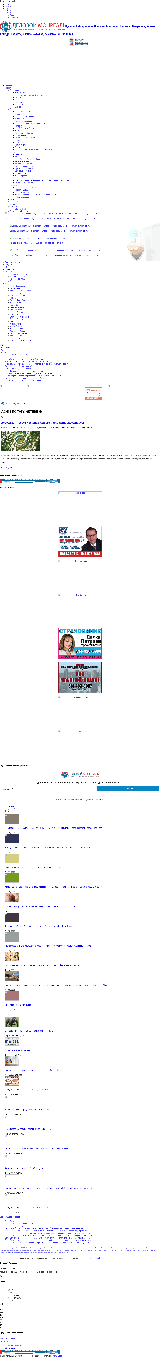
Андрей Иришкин (17, 324)
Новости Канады (22, 190)
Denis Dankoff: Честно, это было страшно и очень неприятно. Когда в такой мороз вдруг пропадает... (47, 1231)
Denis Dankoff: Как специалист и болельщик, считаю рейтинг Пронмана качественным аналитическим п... (49, 1240)
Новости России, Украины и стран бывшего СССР (35, 194)
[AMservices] (66, 393)
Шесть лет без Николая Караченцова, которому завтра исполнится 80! (37, 1148)
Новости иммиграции (24, 183)
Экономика (14, 90)
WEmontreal (95, 1258)
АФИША (8, 10)
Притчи (144, 1250)
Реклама (18, 102)
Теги (7, 811)
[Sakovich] (39, 393)
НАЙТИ (3, 350)
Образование (20, 135)
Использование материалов (22, 276)
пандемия (8, 1253)
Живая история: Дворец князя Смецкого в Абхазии (28, 1109)
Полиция (32, 1248)
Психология (20, 142)
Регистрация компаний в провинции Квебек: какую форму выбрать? (33, 376)
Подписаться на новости (10, 1345)
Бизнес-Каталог (11, 269)
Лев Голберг (15, 298)
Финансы (19, 104)
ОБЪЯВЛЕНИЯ (5, 347)
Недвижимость (21, 92)
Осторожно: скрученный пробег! (18, 368)
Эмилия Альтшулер (18, 312)
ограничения (66, 1253)
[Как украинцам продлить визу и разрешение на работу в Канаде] (12, 1065)
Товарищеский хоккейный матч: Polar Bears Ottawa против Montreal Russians (39, 926)
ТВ (156, 1248)
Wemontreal (20, 1356)
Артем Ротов (15, 314)
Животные (19, 119)
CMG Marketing (6, 1341)
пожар (8, 1250)
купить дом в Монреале (139, 1248)
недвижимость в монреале (66, 1248)
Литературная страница (25, 166)
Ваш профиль (11, 14)
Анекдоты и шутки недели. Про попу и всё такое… (27, 1089)
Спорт (17, 147)
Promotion (27, 1253)
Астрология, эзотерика (24, 116)
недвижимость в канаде (69, 1250)
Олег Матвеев (16, 310)
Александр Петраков (19, 336)
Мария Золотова (17, 293)
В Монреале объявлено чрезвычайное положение (28, 1129)
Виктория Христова (18, 295)
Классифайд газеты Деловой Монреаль (17, 355)
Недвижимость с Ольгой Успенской (35, 95)
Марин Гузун (15, 338)
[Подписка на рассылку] (2, 417)
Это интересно (21, 175)
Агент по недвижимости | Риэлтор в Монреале (87, 1248)
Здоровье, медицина (23, 121)
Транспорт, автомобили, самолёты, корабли (33, 149)
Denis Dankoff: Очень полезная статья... (21, 1223)
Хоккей (60, 1253)
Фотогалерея (20, 173)
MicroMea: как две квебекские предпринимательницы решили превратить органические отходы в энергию (55, 255)
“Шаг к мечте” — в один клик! (18, 1004)
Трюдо (148, 1248)
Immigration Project (96, 1250)
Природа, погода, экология (26, 138)
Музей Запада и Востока (25, 128)
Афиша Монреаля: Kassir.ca (31, 159)
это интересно (39, 1248)
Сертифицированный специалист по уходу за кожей (26, 371)
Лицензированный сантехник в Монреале (22, 366)
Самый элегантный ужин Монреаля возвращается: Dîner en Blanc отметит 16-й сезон (43, 965)
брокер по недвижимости (118, 1248)
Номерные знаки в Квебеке (17, 1050)
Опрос (17, 114)
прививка (152, 1248)
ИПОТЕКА (149, 1250)
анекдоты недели (106, 1250)
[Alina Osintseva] (93, 393)
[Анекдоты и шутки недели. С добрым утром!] (12, 1163)
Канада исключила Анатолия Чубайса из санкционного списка (36, 243)
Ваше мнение (20, 209)
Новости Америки (22, 192)
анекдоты (83, 1250)
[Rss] (1, 1276)
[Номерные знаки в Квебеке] (12, 1045)
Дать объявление (7, 1348)
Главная (8, 85)
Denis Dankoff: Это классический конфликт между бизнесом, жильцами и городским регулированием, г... (49, 1233)
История (18, 126)
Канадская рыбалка (23, 164)
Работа (18, 97)
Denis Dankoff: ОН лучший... (16, 1226)
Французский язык (23, 111)
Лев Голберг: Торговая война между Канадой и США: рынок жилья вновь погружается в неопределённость (50, 218)
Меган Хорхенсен (17, 286)
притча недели (128, 1250)
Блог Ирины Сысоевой (19, 317)
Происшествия (21, 140)
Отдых (12, 152)
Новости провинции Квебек (26, 187)
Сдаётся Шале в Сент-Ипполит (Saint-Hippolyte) (24, 380)
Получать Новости (12, 264)
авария (41, 1253)
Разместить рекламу (19, 274)
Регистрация (15, 18)
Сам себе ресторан (23, 171)
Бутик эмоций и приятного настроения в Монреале (26, 378)
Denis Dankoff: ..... (12, 1221)
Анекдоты (19, 154)
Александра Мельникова (20, 291)
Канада (18, 1248)
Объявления (10, 267)
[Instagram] (7, 1276)
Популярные (10, 809)
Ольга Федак (15, 288)
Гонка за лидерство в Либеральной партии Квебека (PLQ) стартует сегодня (36, 364)
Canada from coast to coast (51, 1253)
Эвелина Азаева (17, 307)
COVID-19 (23, 1248)
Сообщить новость (18, 281)
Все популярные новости (10, 1217)
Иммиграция (15, 204)
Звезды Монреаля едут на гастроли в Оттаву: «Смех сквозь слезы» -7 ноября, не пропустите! (49, 231)
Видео (12, 199)
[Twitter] (5, 1276)
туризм (3, 1253)
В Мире (13, 178)
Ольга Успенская (41, 1250)
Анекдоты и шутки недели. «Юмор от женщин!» (26, 1207)
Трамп (88, 1250)
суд (126, 1248)
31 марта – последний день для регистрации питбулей (29, 1030)
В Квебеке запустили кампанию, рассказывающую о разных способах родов (40, 906)
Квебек (28, 1248)
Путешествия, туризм (24, 168)
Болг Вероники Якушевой (20, 340)
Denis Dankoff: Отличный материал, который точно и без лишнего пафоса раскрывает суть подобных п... (48, 1242)
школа (78, 1250)
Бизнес (18, 107)
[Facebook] (3, 1276)
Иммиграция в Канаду (16, 1250)
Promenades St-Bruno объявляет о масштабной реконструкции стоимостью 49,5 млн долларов (48, 945)
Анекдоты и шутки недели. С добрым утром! (25, 1168)
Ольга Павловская (18, 321)
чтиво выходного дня (17, 1253)
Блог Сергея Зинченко (19, 333)
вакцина (3, 1250)
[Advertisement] (80, 64)
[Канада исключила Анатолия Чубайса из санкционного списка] (37, 238)
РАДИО (8, 8)
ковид (121, 1250)
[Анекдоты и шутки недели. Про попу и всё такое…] (12, 1085)
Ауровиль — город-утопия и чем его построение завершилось (43, 422)
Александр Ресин (17, 331)
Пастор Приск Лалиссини (20, 300)
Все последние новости (10, 1014)
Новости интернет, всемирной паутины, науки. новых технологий (42, 180)
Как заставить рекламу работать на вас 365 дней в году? (29, 361)
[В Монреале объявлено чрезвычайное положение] (12, 1124)
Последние (9, 806)
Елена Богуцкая (16, 302)
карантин (155, 1250)
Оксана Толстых (17, 319)
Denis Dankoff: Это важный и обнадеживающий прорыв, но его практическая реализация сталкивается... (49, 1235)
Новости (8, 88)
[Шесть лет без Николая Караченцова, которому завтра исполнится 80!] (12, 1144)
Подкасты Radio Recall (19, 211)
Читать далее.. (7, 467)
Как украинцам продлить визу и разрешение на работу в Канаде (34, 1070)
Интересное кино (22, 161)
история (130, 1248)
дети (113, 1250)
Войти (12, 16)
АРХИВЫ (9, 6)
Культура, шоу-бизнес (24, 133)
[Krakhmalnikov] (120, 393)
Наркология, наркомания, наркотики (30, 123)
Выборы (117, 1250)
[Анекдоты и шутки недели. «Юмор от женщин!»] (12, 1202)
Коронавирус (47, 1248)
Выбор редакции (22, 197)
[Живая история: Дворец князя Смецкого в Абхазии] (12, 1104)
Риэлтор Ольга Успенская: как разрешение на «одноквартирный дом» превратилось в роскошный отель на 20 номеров (59, 985)
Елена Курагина (16, 328)
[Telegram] (10, 1276)
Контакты (9, 12)
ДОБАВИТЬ (4, 352)
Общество (14, 109)
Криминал (19, 130)
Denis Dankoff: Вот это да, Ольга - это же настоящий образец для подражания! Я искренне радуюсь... (47, 1228)
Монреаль (13, 1248)
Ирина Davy (15, 305)
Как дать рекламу (17, 279)
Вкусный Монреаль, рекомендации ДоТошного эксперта (28, 373)
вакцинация (107, 1248)
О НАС (7, 4)
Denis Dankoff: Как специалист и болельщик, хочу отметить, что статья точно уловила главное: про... (47, 1238)
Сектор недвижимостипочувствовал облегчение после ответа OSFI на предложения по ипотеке (48, 1188)
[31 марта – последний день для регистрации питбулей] (12, 1026)
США (102, 1248)
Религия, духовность (23, 145)
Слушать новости (12, 262)
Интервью (14, 202)
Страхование (20, 100)
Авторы (8, 283)
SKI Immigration (136, 1250)
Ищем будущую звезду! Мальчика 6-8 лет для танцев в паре (30, 359)
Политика (14, 206)
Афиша (18, 157)
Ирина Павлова (16, 326)
